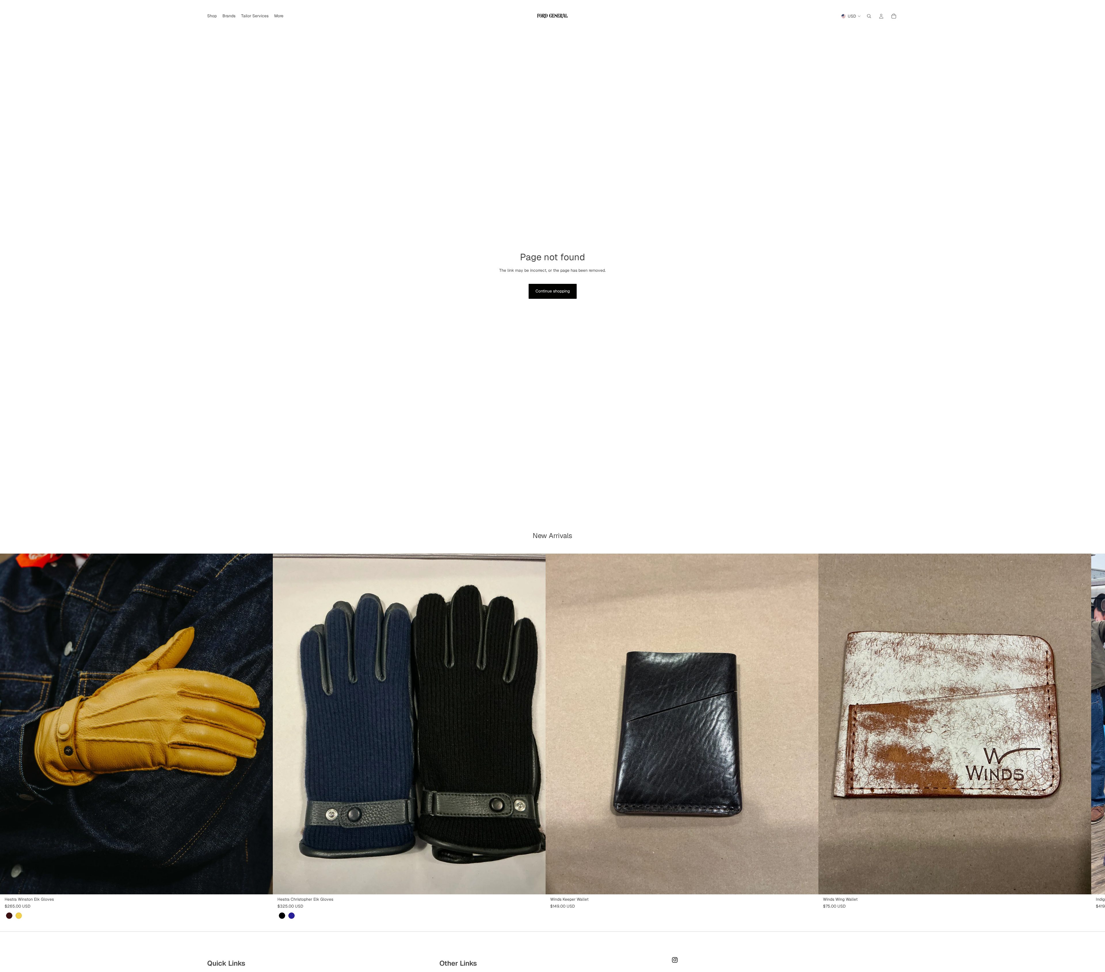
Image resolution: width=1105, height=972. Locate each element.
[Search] (869, 16)
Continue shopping (553, 291)
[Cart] (893, 16)
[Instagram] (674, 959)
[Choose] (264, 885)
